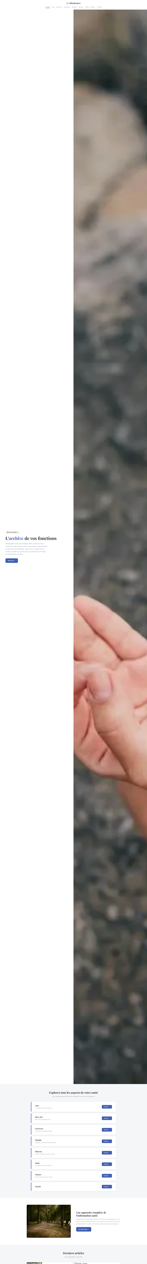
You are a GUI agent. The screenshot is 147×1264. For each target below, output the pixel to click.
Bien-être (59, 7)
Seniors (93, 7)
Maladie (74, 7)
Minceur (81, 7)
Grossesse (67, 7)
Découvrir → (12, 560)
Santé (87, 7)
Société (99, 7)
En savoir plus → (84, 1229)
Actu (53, 7)
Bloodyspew (73, 3)
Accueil (48, 7)
